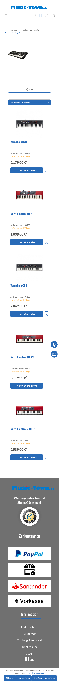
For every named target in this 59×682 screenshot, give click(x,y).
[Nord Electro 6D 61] (29, 195)
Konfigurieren (24, 678)
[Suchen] (34, 15)
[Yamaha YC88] (29, 267)
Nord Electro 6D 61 (22, 213)
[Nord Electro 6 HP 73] (29, 411)
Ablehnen (10, 678)
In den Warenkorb (26, 170)
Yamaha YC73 (18, 142)
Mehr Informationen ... (36, 673)
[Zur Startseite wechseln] (29, 7)
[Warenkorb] (53, 15)
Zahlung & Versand (29, 640)
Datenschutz (29, 627)
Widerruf (29, 633)
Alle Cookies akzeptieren (44, 678)
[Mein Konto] (47, 15)
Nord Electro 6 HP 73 (23, 429)
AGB (29, 653)
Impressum (29, 647)
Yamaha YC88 (18, 285)
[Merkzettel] (40, 15)
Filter (31, 89)
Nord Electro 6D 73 (22, 357)
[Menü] (6, 15)
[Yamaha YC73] (29, 124)
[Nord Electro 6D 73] (29, 339)
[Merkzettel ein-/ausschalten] (46, 170)
